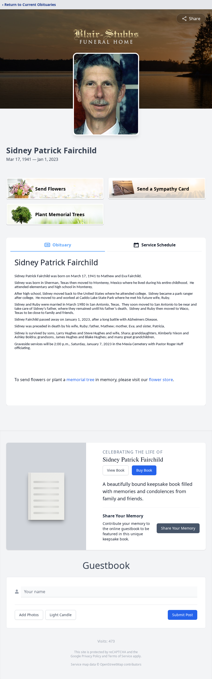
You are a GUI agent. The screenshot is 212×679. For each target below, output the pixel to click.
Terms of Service (120, 656)
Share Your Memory (178, 528)
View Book (115, 470)
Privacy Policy (91, 656)
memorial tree (80, 379)
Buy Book (144, 470)
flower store (161, 379)
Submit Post (182, 614)
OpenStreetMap (111, 664)
